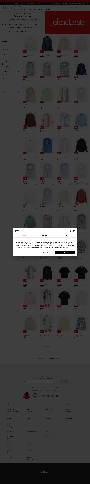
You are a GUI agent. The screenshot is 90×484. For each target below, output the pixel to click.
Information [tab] (45, 235)
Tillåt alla (65, 252)
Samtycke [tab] (24, 235)
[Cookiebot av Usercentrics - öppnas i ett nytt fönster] (69, 231)
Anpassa (44, 252)
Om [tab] (66, 235)
